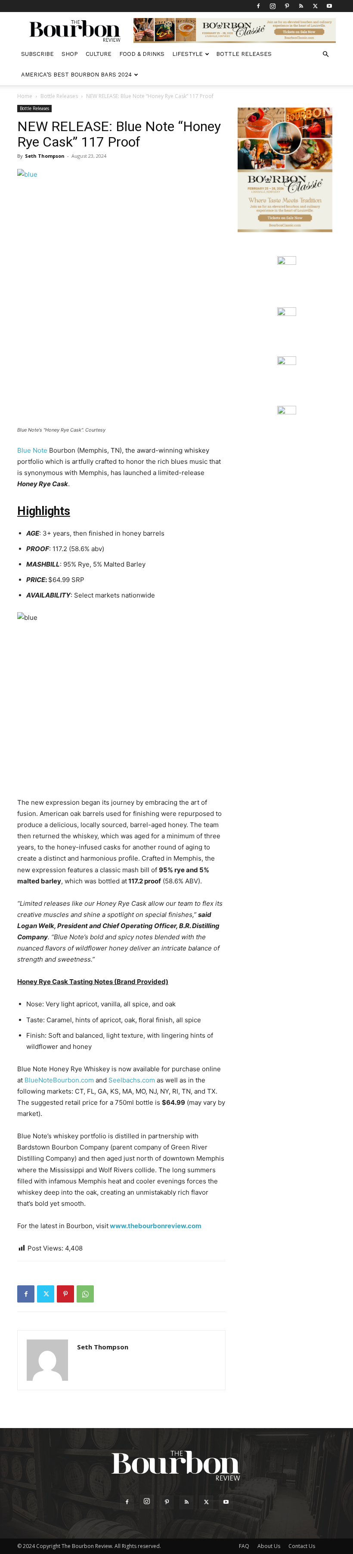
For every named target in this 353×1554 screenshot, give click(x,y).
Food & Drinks (141, 54)
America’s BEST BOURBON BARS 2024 (76, 74)
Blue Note (32, 450)
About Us (268, 1546)
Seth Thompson (45, 156)
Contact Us (301, 1546)
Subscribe (37, 54)
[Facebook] (258, 6)
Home (24, 96)
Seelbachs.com (131, 1080)
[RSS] (300, 6)
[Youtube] (329, 6)
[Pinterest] (286, 6)
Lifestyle (187, 54)
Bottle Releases (244, 54)
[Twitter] (315, 6)
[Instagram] (272, 6)
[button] (325, 54)
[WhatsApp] (85, 1294)
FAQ (244, 1546)
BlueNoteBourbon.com (59, 1080)
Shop (70, 54)
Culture (98, 54)
